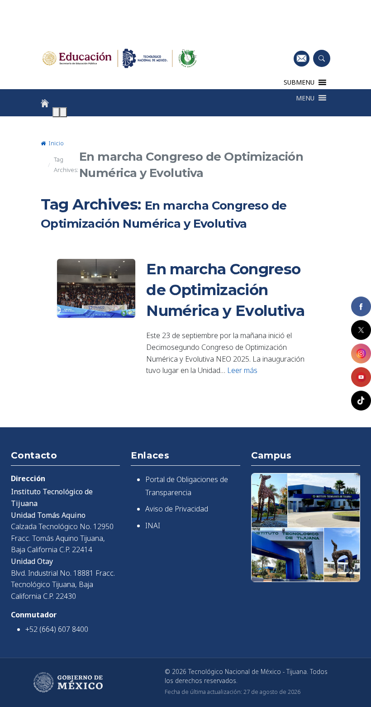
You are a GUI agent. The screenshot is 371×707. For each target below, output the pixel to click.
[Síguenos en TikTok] (361, 401)
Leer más (242, 370)
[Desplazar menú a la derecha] (63, 112)
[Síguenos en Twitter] (361, 330)
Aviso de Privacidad (176, 509)
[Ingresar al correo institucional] (301, 58)
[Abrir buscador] (321, 58)
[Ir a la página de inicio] (45, 103)
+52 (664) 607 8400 (56, 629)
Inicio (55, 143)
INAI (152, 525)
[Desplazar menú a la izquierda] (56, 112)
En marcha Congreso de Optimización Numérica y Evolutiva (225, 290)
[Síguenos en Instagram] (361, 353)
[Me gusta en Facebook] (361, 306)
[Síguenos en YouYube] (361, 377)
